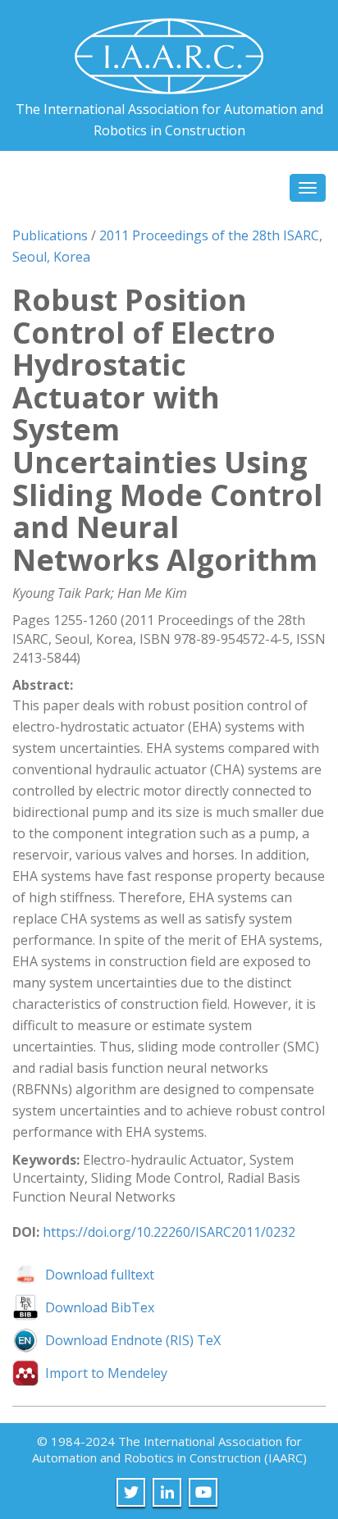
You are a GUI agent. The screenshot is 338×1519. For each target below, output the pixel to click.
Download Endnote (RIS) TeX (133, 1340)
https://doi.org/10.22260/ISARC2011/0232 (169, 1232)
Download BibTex (99, 1307)
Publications (50, 235)
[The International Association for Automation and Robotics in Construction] (169, 49)
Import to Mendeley (106, 1373)
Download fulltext (99, 1275)
